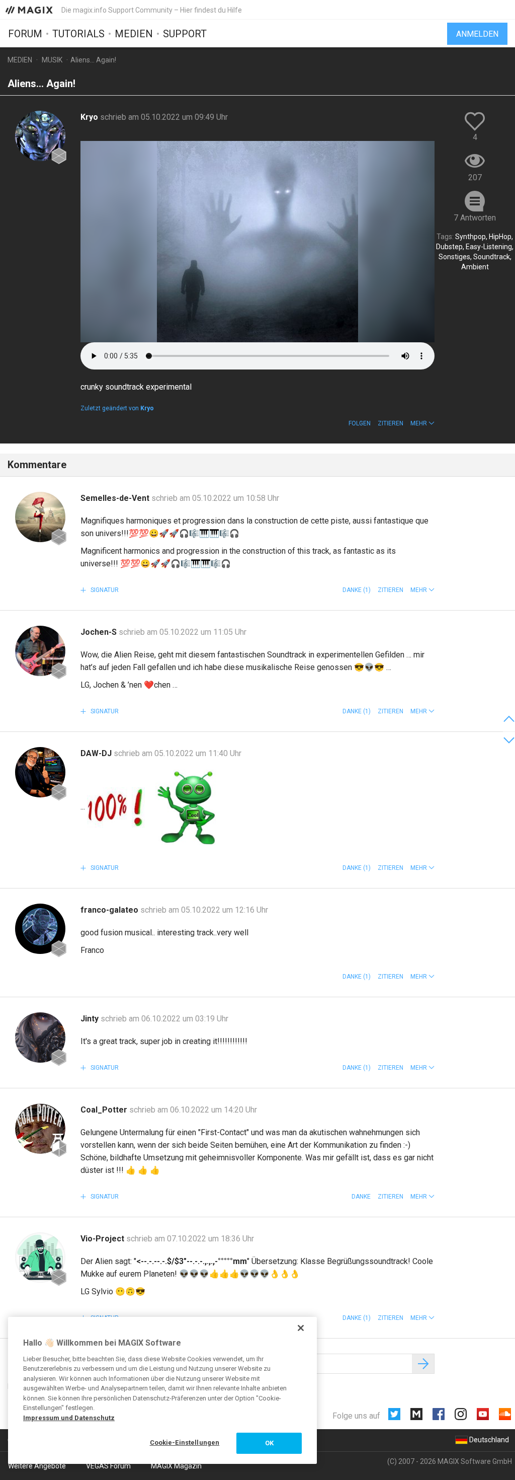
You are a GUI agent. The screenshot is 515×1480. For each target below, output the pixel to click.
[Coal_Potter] (40, 1128)
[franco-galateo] (40, 929)
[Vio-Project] (40, 1257)
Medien (134, 34)
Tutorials (78, 34)
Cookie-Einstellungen (185, 1442)
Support (185, 34)
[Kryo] (40, 136)
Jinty (90, 1018)
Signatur (104, 590)
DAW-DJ (97, 753)
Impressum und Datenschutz (69, 1418)
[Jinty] (40, 1037)
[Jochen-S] (40, 651)
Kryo (90, 117)
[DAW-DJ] (40, 772)
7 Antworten (475, 218)
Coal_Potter (104, 1110)
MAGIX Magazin (176, 1466)
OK (269, 1443)
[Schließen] (301, 1328)
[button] (422, 423)
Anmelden (477, 34)
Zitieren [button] (390, 423)
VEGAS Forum (108, 1466)
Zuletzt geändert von (117, 408)
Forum (25, 34)
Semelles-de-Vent (115, 498)
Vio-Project (103, 1238)
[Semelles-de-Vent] (40, 517)
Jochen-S (99, 632)
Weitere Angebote (37, 1466)
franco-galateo (110, 910)
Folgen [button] (360, 423)
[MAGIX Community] (30, 10)
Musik (52, 60)
